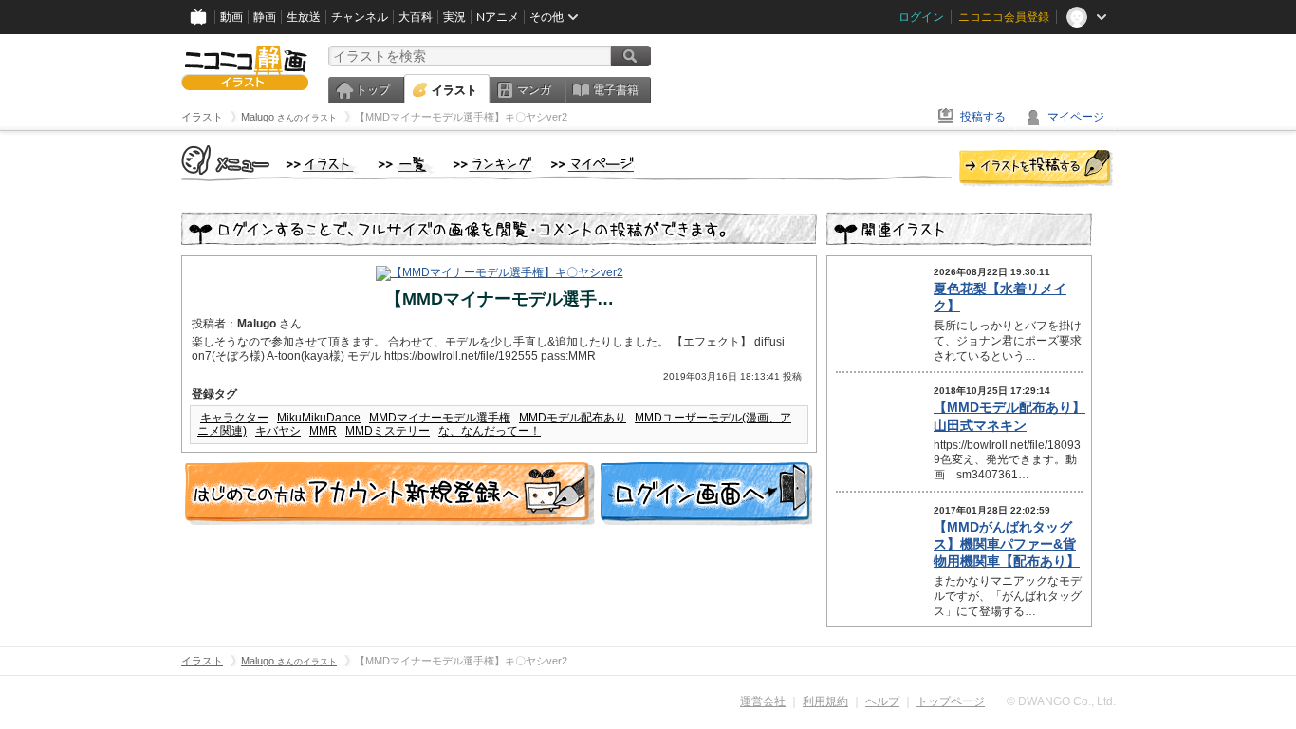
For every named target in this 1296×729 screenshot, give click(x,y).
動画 (231, 17)
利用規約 (825, 701)
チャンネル (359, 17)
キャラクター (234, 417)
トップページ (950, 701)
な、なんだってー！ (489, 431)
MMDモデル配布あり (572, 417)
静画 (264, 17)
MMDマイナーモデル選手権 (439, 417)
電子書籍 (616, 90)
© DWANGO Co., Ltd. (1061, 701)
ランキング (493, 165)
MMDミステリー (387, 431)
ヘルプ (882, 701)
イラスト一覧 (406, 165)
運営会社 (763, 701)
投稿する (983, 116)
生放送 (304, 17)
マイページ (1075, 116)
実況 (454, 17)
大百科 (415, 17)
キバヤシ (278, 431)
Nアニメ (497, 17)
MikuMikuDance (319, 417)
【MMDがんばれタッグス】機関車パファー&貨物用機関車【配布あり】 (1007, 544)
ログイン (921, 17)
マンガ (534, 90)
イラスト (454, 90)
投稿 (1036, 169)
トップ (373, 90)
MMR (323, 431)
